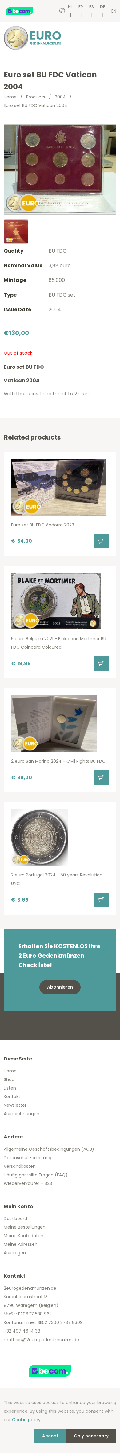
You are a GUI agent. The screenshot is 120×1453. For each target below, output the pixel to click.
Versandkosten (20, 1166)
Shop (9, 1079)
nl (70, 7)
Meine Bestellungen (25, 1227)
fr (80, 7)
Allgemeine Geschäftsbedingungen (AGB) (49, 1149)
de (103, 7)
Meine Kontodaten (23, 1236)
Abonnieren (60, 987)
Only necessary (91, 1436)
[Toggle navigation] (108, 38)
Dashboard (15, 1218)
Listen (10, 1088)
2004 (60, 97)
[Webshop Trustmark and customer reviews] (26, 11)
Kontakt (12, 1096)
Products (35, 97)
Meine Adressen (21, 1244)
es (91, 7)
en (113, 11)
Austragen (15, 1253)
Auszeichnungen (21, 1114)
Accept (50, 1436)
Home (10, 97)
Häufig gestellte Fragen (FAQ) (36, 1175)
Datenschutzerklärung (27, 1158)
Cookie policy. (27, 1420)
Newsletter (15, 1105)
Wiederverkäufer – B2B (28, 1183)
